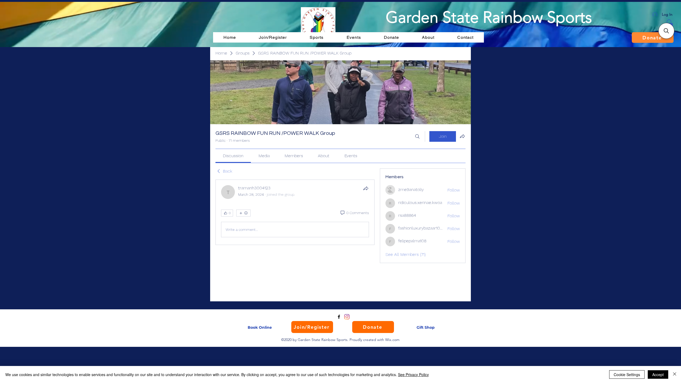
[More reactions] (243, 213)
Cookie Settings (627, 374)
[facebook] (339, 316)
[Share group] (462, 136)
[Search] (417, 136)
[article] (295, 212)
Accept (658, 374)
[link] (233, 155)
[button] (666, 31)
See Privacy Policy (413, 374)
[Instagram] (347, 316)
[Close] (674, 374)
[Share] (366, 188)
